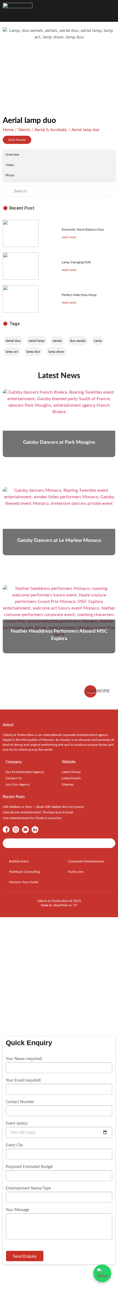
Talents (24, 130)
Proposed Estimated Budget (29, 1167)
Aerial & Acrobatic (51, 130)
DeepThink (60, 905)
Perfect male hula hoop (79, 295)
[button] (111, 11)
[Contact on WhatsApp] (102, 1273)
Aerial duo (13, 340)
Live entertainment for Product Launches (32, 818)
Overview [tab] (12, 154)
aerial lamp (36, 340)
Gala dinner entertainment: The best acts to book (38, 812)
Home (8, 130)
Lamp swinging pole (76, 262)
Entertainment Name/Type (28, 1188)
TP (75, 905)
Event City (14, 1145)
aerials (57, 340)
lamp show (56, 351)
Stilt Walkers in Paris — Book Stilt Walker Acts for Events (43, 806)
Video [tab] (9, 165)
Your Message (17, 1210)
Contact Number (20, 1102)
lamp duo (33, 351)
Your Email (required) (23, 1080)
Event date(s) (17, 1123)
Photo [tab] (9, 175)
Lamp (98, 340)
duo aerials (78, 340)
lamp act (12, 351)
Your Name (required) (24, 1059)
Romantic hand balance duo (83, 229)
